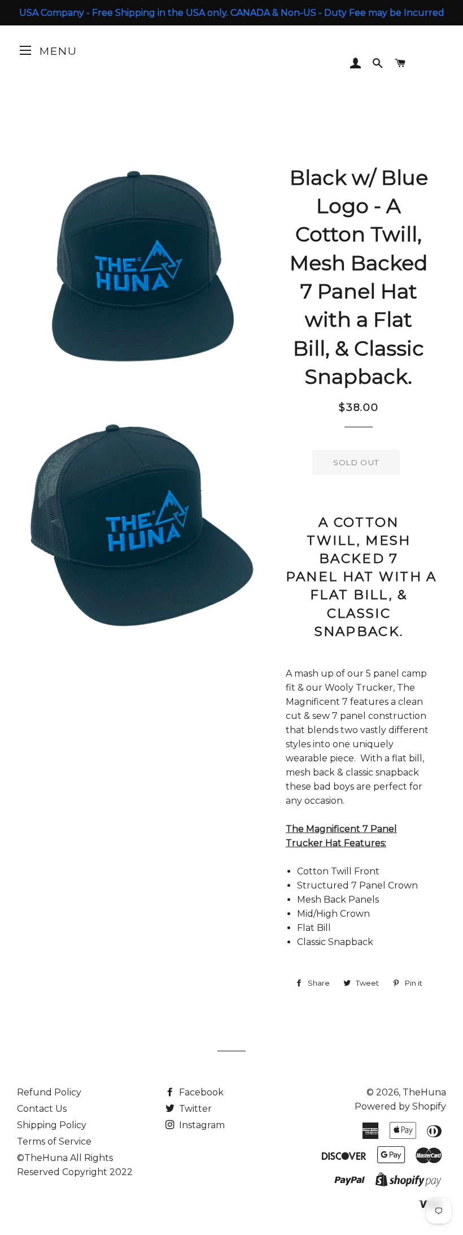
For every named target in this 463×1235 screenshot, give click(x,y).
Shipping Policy (51, 1125)
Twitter (194, 1108)
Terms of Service (54, 1141)
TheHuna (424, 1092)
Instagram (201, 1125)
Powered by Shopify (400, 1106)
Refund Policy (49, 1092)
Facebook (200, 1092)
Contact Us (42, 1108)
